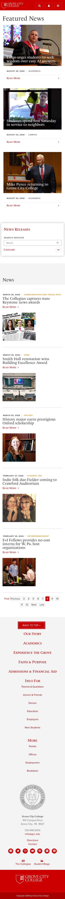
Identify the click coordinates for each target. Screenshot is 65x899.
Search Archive (14, 238)
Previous (15, 598)
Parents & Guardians (32, 686)
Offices (32, 754)
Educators (32, 711)
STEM (26, 355)
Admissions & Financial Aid (32, 671)
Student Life (34, 476)
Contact (32, 844)
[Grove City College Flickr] (47, 851)
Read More (9, 306)
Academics (32, 643)
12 (27, 604)
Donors (32, 703)
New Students (32, 727)
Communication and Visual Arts (42, 294)
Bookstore (32, 770)
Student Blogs (42, 864)
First (6, 598)
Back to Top (31, 625)
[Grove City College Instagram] (25, 851)
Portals (32, 746)
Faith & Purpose (32, 662)
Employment (32, 762)
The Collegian (23, 864)
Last (42, 604)
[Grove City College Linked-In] (54, 851)
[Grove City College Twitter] (18, 851)
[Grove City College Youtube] (32, 851)
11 (22, 604)
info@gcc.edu (32, 834)
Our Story (32, 634)
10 (57, 598)
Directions (32, 840)
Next (33, 604)
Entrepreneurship (38, 536)
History (28, 415)
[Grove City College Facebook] (10, 851)
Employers (32, 719)
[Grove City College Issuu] (39, 851)
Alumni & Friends (32, 694)
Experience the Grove (32, 652)
